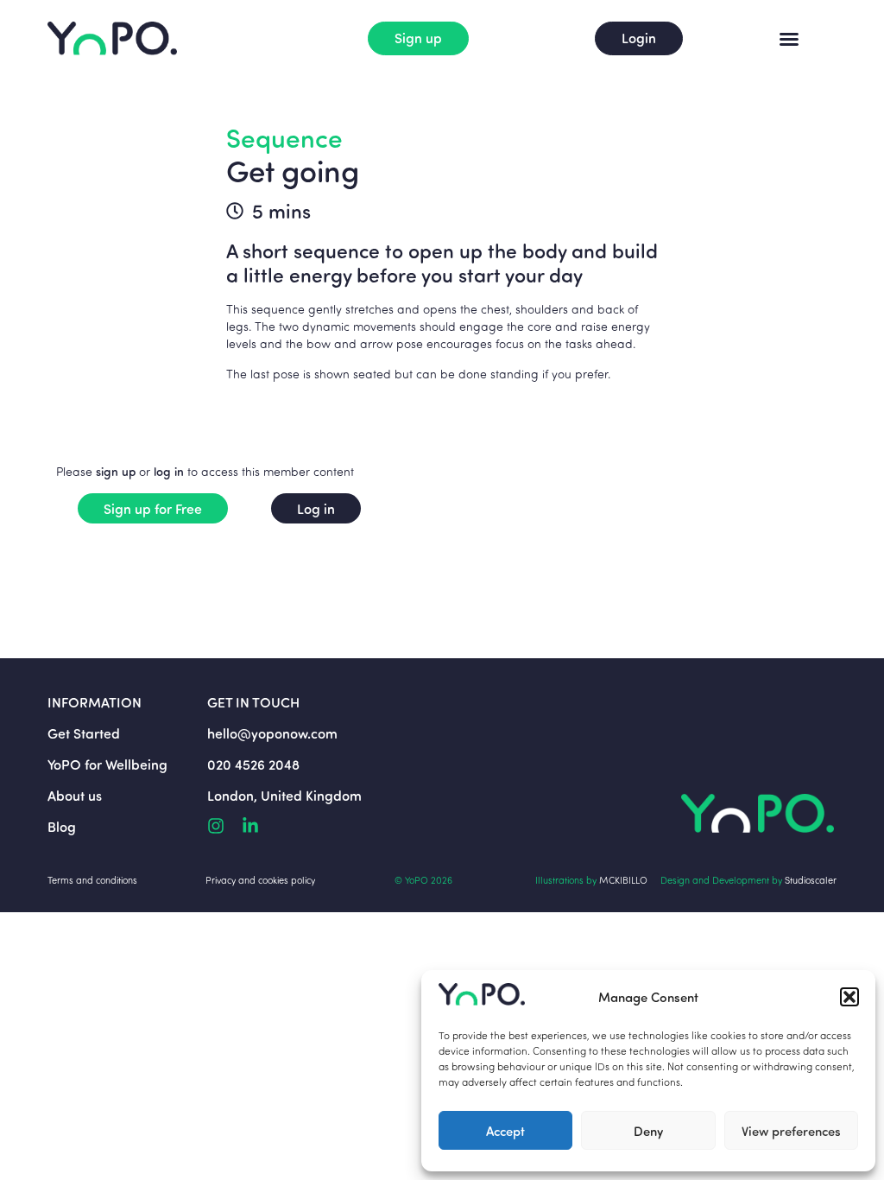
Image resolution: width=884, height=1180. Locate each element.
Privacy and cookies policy (260, 879)
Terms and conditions (92, 879)
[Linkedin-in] (250, 825)
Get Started (83, 733)
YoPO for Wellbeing (107, 764)
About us (74, 795)
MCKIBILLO (623, 879)
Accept (505, 1130)
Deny (648, 1130)
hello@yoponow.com (272, 733)
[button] (849, 997)
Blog (61, 826)
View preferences (791, 1130)
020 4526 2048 (253, 764)
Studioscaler (811, 879)
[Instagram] (215, 825)
